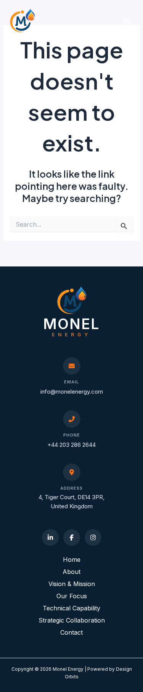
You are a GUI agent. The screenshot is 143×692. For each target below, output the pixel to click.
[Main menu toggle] (126, 20)
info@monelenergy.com (71, 391)
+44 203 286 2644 (71, 444)
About (71, 571)
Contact (71, 632)
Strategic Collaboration (72, 620)
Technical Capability (71, 608)
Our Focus (71, 596)
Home (71, 559)
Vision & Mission (71, 584)
